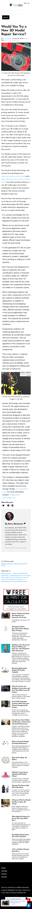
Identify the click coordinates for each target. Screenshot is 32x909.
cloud (9, 40)
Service (27, 38)
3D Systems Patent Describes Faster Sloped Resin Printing (20, 628)
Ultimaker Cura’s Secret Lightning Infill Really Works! (20, 774)
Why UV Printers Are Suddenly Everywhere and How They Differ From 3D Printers (21, 689)
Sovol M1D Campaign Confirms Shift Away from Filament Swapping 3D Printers (20, 704)
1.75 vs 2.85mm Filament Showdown (20, 850)
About (3, 868)
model (14, 40)
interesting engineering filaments (13, 176)
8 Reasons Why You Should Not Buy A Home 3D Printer (21, 802)
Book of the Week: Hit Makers (19, 758)
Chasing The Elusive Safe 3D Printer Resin (20, 786)
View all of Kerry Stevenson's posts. (16, 548)
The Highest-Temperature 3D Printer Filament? (20, 835)
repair (18, 40)
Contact (4, 871)
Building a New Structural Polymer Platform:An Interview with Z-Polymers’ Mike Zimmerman (21, 648)
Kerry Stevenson (7, 38)
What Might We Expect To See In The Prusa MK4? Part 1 (20, 818)
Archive (4, 877)
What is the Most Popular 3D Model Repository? (20, 742)
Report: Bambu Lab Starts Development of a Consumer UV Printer (20, 615)
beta (6, 40)
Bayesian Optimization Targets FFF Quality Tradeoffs (19, 670)
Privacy (4, 874)
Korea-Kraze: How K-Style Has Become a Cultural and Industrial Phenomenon (21, 722)
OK (28, 900)
